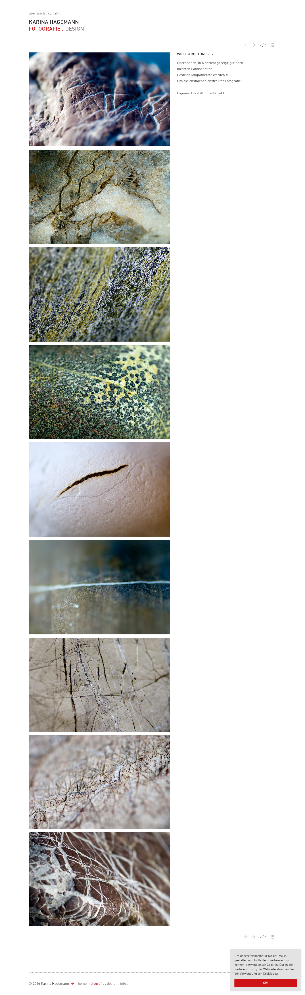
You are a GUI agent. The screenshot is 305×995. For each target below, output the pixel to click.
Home (82, 984)
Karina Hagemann (54, 22)
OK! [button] (265, 983)
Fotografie (44, 29)
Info (123, 984)
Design (74, 29)
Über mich (37, 13)
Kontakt (53, 13)
